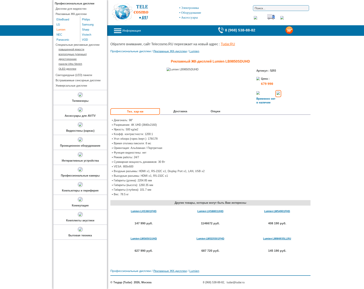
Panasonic (62, 39)
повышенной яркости (71, 49)
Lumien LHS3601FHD (144, 211)
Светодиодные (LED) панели (74, 75)
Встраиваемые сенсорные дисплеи (78, 80)
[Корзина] (296, 30)
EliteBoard (62, 19)
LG (58, 24)
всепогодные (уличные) (73, 54)
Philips (86, 19)
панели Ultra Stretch (70, 64)
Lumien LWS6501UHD (144, 238)
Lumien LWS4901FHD (277, 211)
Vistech (86, 34)
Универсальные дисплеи (71, 85)
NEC (59, 34)
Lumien (194, 51)
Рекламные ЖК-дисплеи (170, 51)
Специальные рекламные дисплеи (77, 44)
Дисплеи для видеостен (71, 8)
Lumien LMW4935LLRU (277, 238)
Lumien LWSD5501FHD (210, 238)
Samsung (88, 24)
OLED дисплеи (67, 68)
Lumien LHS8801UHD (210, 211)
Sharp (85, 29)
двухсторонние (68, 59)
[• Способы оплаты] (278, 93)
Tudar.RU (228, 44)
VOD (85, 39)
